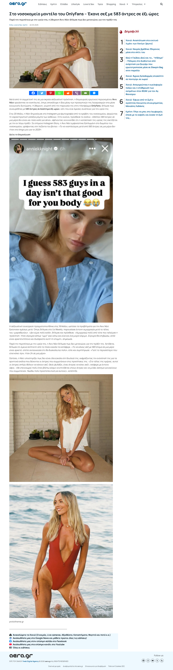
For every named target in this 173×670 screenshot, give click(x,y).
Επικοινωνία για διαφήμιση (95, 666)
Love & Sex (88, 4)
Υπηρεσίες (137, 4)
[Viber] (77, 93)
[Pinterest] (50, 93)
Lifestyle (75, 4)
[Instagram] (148, 660)
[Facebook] (33, 93)
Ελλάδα (64, 4)
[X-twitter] (157, 660)
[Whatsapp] (59, 93)
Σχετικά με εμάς (54, 666)
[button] (161, 4)
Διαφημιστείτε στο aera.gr (73, 666)
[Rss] (162, 660)
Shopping (111, 4)
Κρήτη (53, 4)
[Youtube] (153, 660)
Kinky (11, 25)
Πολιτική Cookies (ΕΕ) (116, 666)
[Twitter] (42, 93)
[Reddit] (68, 93)
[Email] (85, 93)
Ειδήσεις (42, 4)
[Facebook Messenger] (94, 93)
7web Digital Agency (31, 661)
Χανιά (122, 4)
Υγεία (100, 4)
